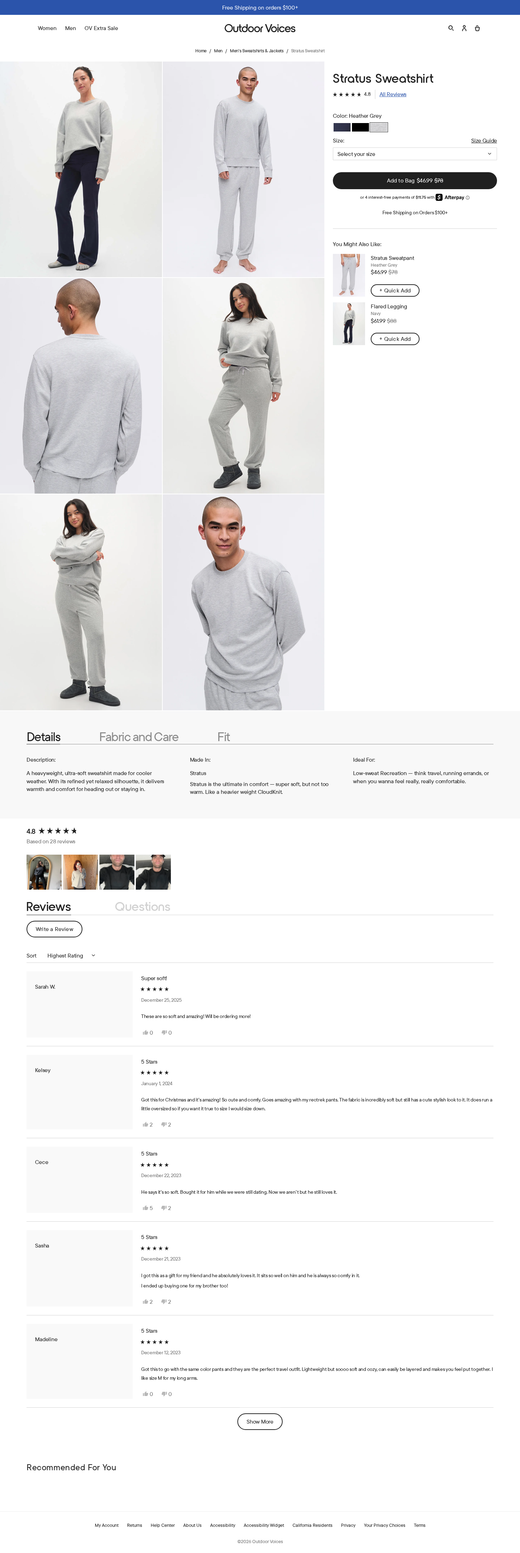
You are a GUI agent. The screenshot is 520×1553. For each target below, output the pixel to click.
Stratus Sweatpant (392, 257)
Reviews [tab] (49, 906)
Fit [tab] (223, 736)
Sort (32, 955)
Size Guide (484, 140)
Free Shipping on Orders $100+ (415, 212)
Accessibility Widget (264, 1525)
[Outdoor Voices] (260, 28)
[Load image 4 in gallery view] (244, 386)
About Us (192, 1525)
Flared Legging (389, 306)
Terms (420, 1525)
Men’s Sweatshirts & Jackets (257, 50)
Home (201, 50)
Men (218, 50)
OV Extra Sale (101, 27)
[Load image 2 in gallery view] (244, 169)
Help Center (163, 1525)
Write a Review (59, 931)
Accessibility (222, 1525)
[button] (369, 94)
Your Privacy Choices (384, 1525)
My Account (107, 1525)
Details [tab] (43, 736)
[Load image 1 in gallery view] (81, 169)
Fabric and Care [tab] (138, 736)
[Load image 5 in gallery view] (81, 602)
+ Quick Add (395, 290)
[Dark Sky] (342, 127)
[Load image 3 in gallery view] (81, 386)
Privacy (348, 1525)
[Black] (360, 127)
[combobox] (415, 153)
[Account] (464, 28)
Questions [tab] (143, 906)
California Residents (313, 1525)
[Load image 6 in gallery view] (244, 602)
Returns (134, 1525)
